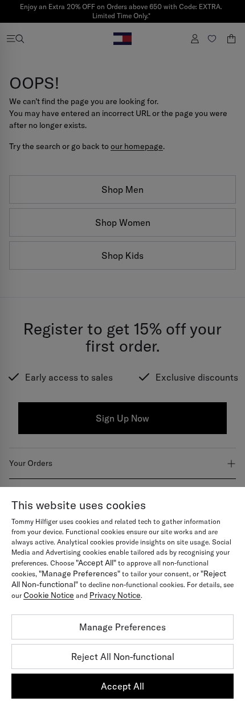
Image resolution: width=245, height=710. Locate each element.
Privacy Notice (115, 595)
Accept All (122, 686)
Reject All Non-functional (122, 656)
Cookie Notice (48, 595)
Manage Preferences (122, 627)
